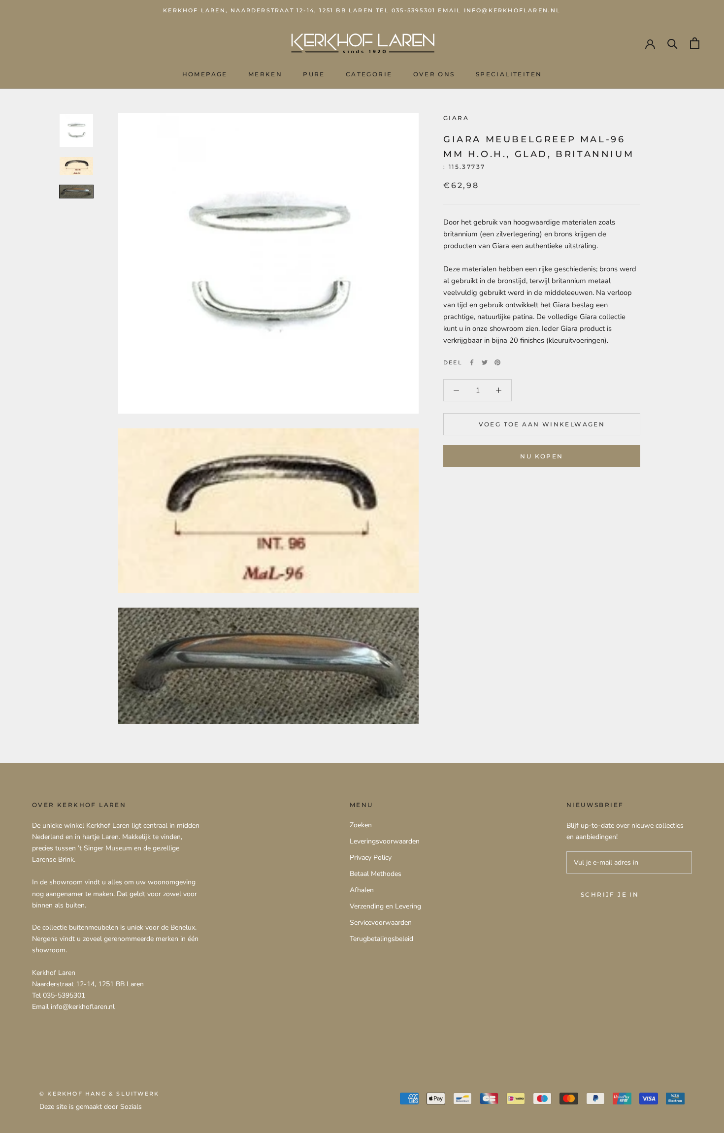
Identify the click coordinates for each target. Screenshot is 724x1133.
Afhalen (362, 890)
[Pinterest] (497, 362)
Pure (314, 74)
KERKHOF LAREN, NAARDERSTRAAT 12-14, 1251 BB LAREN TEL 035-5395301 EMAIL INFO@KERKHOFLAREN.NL (361, 10)
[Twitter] (485, 362)
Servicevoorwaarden (381, 922)
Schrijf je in (610, 894)
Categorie (369, 74)
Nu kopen (541, 456)
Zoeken (361, 825)
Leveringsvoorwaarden (385, 841)
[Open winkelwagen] (694, 43)
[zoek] (672, 43)
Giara (456, 118)
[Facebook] (472, 362)
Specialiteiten (509, 74)
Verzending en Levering (385, 906)
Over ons (434, 74)
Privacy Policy (371, 857)
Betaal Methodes (375, 873)
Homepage (205, 74)
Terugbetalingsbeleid (381, 938)
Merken (265, 74)
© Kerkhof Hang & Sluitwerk (99, 1093)
